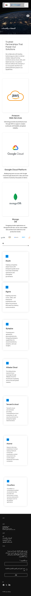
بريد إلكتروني (23, 560)
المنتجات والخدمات (7, 538)
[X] (6, 585)
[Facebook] (3, 585)
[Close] (27, 16)
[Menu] (26, 5)
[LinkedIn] (9, 585)
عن (3, 536)
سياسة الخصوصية (6, 540)
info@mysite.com (5, 526)
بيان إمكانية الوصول (7, 542)
